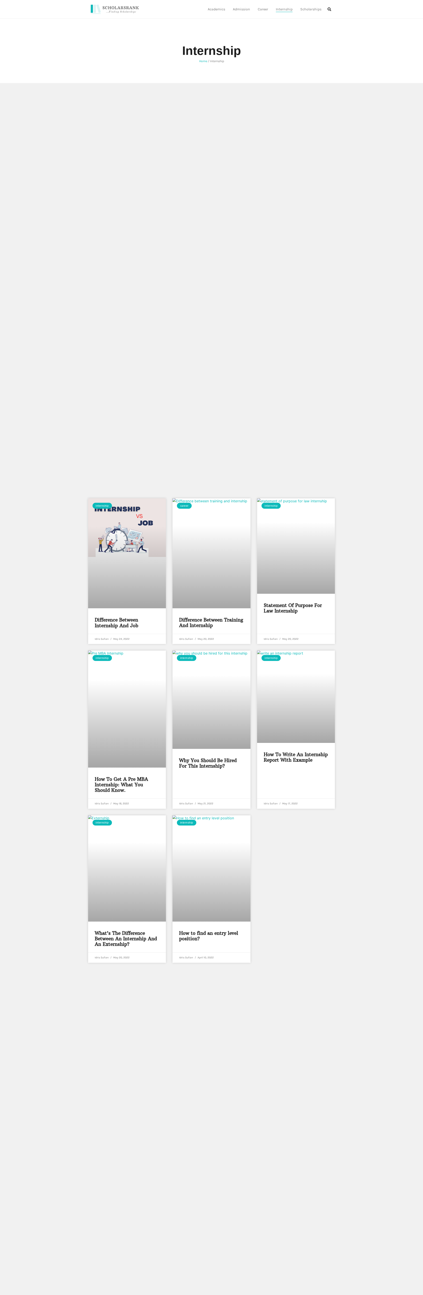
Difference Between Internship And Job (116, 622)
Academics (216, 9)
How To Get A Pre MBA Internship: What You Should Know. (121, 784)
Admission (241, 9)
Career (263, 9)
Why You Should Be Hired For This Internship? (208, 763)
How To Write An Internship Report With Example (296, 757)
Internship (284, 9)
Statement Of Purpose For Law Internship (293, 608)
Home (203, 61)
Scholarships (310, 9)
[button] (329, 9)
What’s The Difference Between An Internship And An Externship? (126, 938)
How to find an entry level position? (208, 936)
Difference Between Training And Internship (211, 622)
